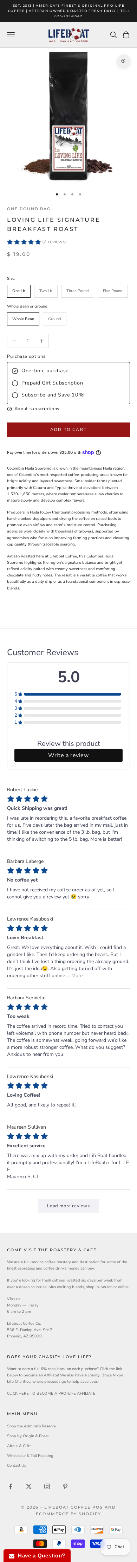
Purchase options (26, 357)
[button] (68, 409)
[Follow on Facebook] (10, 1486)
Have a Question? (39, 1555)
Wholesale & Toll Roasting (30, 1455)
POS (97, 1507)
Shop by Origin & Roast (28, 1436)
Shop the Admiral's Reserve (31, 1426)
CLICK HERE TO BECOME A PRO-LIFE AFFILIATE (51, 1393)
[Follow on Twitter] (28, 1486)
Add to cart (68, 429)
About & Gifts (19, 1445)
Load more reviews (68, 1206)
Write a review (68, 755)
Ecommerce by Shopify (68, 1513)
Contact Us (16, 1465)
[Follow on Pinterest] (65, 1486)
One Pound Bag (29, 209)
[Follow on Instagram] (47, 1486)
